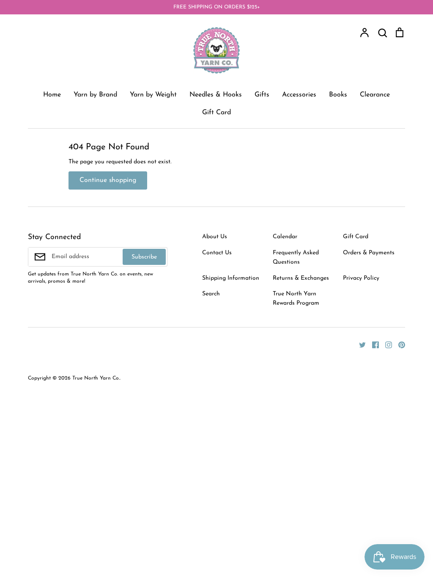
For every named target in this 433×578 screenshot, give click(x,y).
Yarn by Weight (153, 94)
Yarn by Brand (95, 94)
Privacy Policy (361, 278)
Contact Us (217, 253)
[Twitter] (359, 344)
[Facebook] (372, 344)
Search (211, 294)
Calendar (285, 237)
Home (52, 94)
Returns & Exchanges (301, 278)
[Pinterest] (398, 344)
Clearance (375, 94)
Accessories (299, 94)
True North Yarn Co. (96, 378)
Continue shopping (107, 180)
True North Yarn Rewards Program (296, 298)
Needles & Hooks (215, 94)
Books (338, 94)
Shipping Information (230, 278)
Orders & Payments (369, 253)
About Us (214, 237)
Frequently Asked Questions (296, 257)
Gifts (262, 94)
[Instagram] (385, 344)
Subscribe (144, 257)
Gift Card (216, 112)
